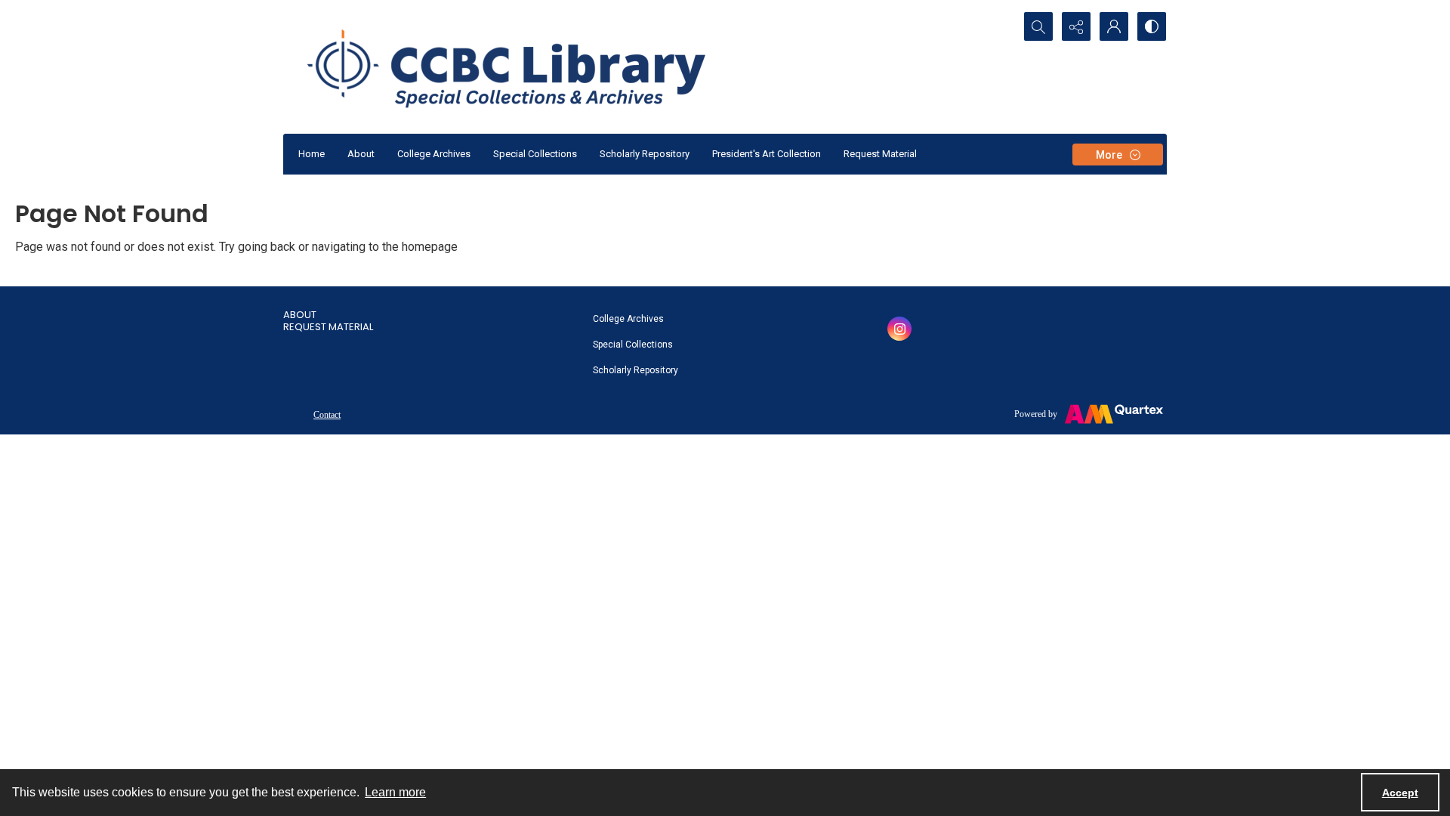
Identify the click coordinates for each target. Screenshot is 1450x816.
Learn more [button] (395, 792)
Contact (327, 415)
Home (311, 153)
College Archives (433, 153)
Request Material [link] (328, 327)
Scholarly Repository (645, 153)
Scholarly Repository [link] (635, 370)
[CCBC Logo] (524, 67)
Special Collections (535, 153)
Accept (1400, 793)
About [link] (299, 315)
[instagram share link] (899, 329)
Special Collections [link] (633, 344)
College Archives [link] (628, 319)
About (361, 153)
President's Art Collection (766, 153)
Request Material (880, 153)
